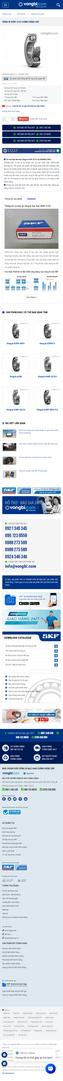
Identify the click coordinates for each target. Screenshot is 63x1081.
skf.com (7, 934)
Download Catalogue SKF (12, 843)
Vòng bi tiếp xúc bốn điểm (35, 1017)
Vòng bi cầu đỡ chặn (19, 1017)
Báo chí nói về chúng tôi (11, 836)
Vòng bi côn (16, 1013)
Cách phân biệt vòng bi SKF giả (14, 991)
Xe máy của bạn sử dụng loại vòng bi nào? (35, 457)
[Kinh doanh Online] (4, 1056)
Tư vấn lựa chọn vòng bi (11, 855)
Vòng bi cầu (7, 1013)
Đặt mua (24, 119)
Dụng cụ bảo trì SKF (36, 1022)
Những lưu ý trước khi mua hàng (14, 917)
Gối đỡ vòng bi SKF (9, 1022)
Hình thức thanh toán (10, 906)
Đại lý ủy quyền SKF (9, 828)
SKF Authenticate (52, 172)
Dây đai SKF (7, 1026)
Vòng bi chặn (7, 1017)
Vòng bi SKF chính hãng (11, 948)
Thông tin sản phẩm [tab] (13, 199)
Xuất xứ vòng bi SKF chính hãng (14, 995)
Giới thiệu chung (8, 832)
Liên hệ (5, 913)
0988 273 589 (16, 543)
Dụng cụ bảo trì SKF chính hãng (14, 967)
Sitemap (5, 910)
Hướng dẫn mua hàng (11, 111)
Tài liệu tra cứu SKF (9, 839)
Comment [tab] (31, 199)
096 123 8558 (16, 536)
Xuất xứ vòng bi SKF (47, 1026)
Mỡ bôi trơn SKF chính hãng (12, 956)
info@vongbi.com (20, 566)
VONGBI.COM (19, 188)
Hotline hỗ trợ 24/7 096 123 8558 (34, 134)
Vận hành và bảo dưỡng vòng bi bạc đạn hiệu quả (38, 444)
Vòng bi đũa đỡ (53, 1013)
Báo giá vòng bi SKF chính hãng (14, 847)
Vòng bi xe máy (49, 1017)
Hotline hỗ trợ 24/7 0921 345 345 (34, 128)
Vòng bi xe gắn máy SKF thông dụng (33, 471)
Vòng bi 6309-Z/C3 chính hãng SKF (20, 21)
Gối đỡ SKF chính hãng (10, 952)
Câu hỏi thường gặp (10, 898)
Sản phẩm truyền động (11, 963)
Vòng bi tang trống (27, 1013)
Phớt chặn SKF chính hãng (12, 960)
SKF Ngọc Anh (22, 1035)
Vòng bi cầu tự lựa (41, 1013)
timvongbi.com (10, 930)
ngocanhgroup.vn (11, 938)
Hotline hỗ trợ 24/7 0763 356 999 (34, 141)
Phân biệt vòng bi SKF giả (10, 1030)
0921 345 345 (16, 528)
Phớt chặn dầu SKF (33, 1026)
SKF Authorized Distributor (12, 782)
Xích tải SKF (49, 1022)
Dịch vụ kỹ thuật (8, 851)
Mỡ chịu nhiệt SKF (23, 1022)
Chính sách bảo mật (10, 891)
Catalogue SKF (38, 1030)
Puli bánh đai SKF (19, 1026)
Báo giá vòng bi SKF (51, 1030)
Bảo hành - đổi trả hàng (11, 894)
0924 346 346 (16, 557)
